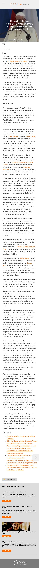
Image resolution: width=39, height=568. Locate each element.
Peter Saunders (14, 136)
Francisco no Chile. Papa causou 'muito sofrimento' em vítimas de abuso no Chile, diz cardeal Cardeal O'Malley (22, 467)
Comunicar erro (9, 479)
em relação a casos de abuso (17, 61)
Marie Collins (30, 136)
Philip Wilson (24, 258)
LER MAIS (6, 501)
